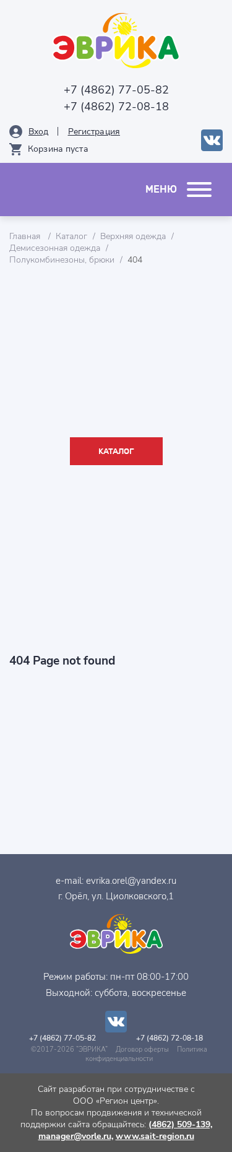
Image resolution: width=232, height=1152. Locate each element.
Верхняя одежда (133, 236)
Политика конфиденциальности (146, 1054)
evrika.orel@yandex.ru (131, 881)
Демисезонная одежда (54, 248)
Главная (26, 236)
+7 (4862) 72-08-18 (116, 106)
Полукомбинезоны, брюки (61, 260)
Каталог (71, 236)
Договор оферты (142, 1049)
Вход (38, 131)
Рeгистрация (94, 131)
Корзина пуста (58, 149)
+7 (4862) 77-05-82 (116, 89)
